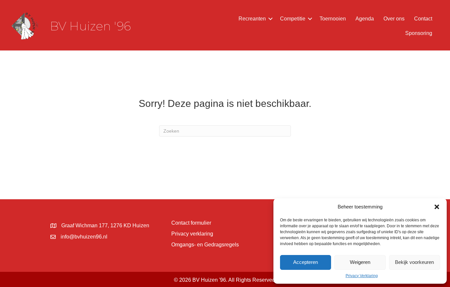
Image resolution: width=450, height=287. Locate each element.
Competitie (292, 18)
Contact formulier (191, 223)
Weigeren (360, 262)
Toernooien (333, 18)
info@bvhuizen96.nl (84, 236)
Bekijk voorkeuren (414, 262)
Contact (423, 18)
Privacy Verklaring (362, 275)
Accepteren (305, 262)
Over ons (394, 18)
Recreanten (252, 18)
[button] (437, 207)
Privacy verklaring (192, 234)
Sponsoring (418, 33)
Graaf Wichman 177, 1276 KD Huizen (105, 225)
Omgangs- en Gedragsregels (205, 244)
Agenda (364, 18)
